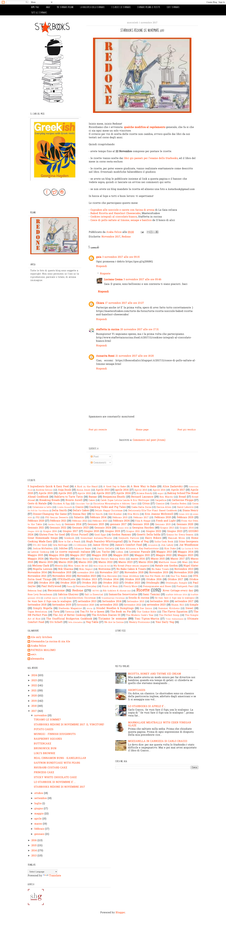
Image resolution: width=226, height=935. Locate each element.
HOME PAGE (35, 7)
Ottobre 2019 (46, 583)
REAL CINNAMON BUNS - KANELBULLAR (60, 758)
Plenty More (130, 586)
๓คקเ (33, 654)
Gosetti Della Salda (148, 535)
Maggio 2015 (35, 555)
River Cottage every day (178, 591)
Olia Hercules (109, 576)
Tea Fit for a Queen (92, 612)
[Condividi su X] (154, 231)
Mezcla (59, 566)
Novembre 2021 (37, 576)
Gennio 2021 (123, 527)
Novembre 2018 (134, 572)
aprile (38, 819)
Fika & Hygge (142, 521)
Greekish (69, 538)
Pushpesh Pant (185, 586)
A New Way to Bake (143, 486)
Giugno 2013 (167, 528)
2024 (34, 675)
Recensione (56, 590)
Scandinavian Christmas (113, 598)
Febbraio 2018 (162, 517)
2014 (34, 851)
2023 (34, 680)
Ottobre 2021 (89, 583)
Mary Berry (82, 559)
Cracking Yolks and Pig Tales (107, 507)
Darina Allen (164, 507)
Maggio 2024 (36, 559)
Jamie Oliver (101, 545)
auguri (161, 493)
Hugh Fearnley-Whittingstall (104, 542)
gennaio (39, 834)
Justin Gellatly (105, 548)
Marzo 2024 (146, 562)
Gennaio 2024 (102, 528)
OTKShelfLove (66, 579)
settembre (41, 798)
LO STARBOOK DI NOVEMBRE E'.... (55, 782)
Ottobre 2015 (132, 579)
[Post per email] (142, 232)
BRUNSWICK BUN (45, 748)
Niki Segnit (86, 569)
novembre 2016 (85, 572)
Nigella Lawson (42, 569)
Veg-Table (92, 622)
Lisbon (119, 552)
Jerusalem (153, 545)
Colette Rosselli (64, 507)
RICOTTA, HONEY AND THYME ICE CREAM (154, 674)
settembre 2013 (87, 601)
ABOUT (48, 7)
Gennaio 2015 (95, 524)
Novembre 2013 (183, 569)
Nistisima (104, 569)
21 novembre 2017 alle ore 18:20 (134, 356)
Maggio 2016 (56, 555)
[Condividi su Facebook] (157, 231)
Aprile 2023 (103, 493)
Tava (56, 612)
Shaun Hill (177, 605)
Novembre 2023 (86, 576)
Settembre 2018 (37, 605)
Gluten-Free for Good (52, 535)
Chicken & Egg (61, 503)
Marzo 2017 (177, 559)
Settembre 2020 (85, 605)
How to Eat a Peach (69, 541)
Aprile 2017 (178, 490)
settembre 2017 (184, 601)
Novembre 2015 (61, 572)
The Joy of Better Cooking (69, 615)
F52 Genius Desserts (56, 517)
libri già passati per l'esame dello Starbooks (151, 158)
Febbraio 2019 (185, 517)
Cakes (92, 500)
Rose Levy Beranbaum (40, 594)
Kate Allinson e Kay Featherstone (139, 548)
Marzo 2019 (46, 562)
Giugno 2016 (50, 531)
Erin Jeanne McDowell (159, 514)
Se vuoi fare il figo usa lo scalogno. (50, 601)
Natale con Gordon (166, 566)
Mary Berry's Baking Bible (109, 559)
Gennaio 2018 (141, 524)
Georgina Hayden (143, 528)
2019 (34, 701)
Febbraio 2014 (98, 517)
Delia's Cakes (81, 510)
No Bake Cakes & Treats (131, 569)
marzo (38, 824)
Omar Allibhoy (130, 576)
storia (89, 608)
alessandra (37, 659)
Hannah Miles (176, 538)
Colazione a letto (42, 507)
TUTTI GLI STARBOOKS (39, 12)
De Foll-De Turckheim (38, 510)
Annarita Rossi (105, 356)
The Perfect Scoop (169, 615)
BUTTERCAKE (42, 744)
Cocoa (195, 503)
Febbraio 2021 (58, 521)
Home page (142, 429)
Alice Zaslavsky (173, 486)
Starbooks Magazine (70, 608)
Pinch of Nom (110, 586)
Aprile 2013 (103, 490)
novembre (41, 716)
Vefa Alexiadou (75, 622)
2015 (34, 845)
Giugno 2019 (112, 531)
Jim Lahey (167, 545)
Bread (182, 497)
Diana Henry (190, 510)
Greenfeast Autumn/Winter (96, 538)
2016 (34, 840)
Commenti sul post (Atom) (149, 440)
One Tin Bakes (178, 576)
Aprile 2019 (46, 493)
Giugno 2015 (33, 531)
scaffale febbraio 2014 (176, 594)
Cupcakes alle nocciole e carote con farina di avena (122, 210)
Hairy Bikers (153, 538)
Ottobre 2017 (175, 579)
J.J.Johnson (80, 545)
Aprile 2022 (84, 493)
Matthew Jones (167, 562)
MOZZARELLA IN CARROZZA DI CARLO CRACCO (157, 741)
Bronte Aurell (73, 500)
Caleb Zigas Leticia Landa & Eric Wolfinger (125, 500)
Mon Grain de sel (78, 566)
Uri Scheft (56, 622)
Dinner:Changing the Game (50, 514)
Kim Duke (170, 548)
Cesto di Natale (37, 504)
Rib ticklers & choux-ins (117, 590)
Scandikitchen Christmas (81, 598)
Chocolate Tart (82, 503)
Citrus (146, 504)
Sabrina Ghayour (68, 594)
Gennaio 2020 (185, 524)
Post (96, 457)
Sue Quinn (146, 608)
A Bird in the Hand (86, 486)
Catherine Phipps (182, 500)
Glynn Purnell (80, 535)
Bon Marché (166, 497)
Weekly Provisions (139, 622)
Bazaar (93, 497)
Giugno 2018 (91, 531)
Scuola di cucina (139, 598)
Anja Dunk (64, 490)
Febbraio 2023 (99, 521)
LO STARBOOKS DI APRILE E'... (147, 706)
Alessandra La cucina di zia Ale (50, 641)
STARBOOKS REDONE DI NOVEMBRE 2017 (59, 787)
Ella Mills (133, 514)
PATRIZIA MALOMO (43, 650)
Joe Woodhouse (188, 545)
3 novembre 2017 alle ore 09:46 (142, 279)
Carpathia (160, 500)
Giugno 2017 (70, 531)
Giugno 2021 (133, 531)
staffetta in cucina (107, 329)
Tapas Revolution (37, 612)
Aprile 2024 (123, 493)
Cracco (79, 507)
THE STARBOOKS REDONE (65, 7)
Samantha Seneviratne (123, 594)
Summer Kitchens (168, 608)
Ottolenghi (152, 583)
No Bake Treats (160, 569)
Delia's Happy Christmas (109, 510)
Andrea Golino (44, 490)
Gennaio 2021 (36, 528)
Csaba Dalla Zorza (141, 507)
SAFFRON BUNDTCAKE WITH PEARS (57, 763)
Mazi (185, 562)
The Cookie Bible (146, 612)
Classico (160, 503)
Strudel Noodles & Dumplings (115, 608)
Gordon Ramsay (121, 535)
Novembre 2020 (183, 572)
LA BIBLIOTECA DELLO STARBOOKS (92, 7)
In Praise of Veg (139, 542)
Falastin (79, 517)
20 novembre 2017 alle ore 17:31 (139, 329)
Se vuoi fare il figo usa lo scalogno (175, 598)
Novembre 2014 (37, 572)
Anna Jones (83, 490)
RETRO (95, 590)
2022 (34, 686)
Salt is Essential (94, 594)
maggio (39, 814)
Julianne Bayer (82, 548)
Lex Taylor (103, 552)
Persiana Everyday (86, 586)
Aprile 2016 (159, 490)
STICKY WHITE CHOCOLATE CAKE (55, 777)
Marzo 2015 (158, 559)
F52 (38, 517)
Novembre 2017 (110, 237)
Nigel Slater (190, 566)
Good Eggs (100, 534)
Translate (55, 876)
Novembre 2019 (158, 572)
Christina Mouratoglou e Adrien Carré (115, 503)
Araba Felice (38, 646)
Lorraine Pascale (139, 552)
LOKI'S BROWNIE (44, 753)
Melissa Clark (40, 566)
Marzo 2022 (105, 562)
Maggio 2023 (185, 555)
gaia (98, 257)
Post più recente (98, 429)
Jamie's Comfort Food (128, 545)
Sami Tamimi (151, 594)
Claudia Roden (178, 503)
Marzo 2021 (85, 562)
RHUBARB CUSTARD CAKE (50, 768)
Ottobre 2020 (68, 583)
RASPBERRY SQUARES (48, 739)
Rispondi (101, 266)
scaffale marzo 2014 (53, 598)
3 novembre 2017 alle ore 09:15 (121, 257)
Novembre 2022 (61, 576)
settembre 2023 (156, 605)
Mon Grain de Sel (101, 565)
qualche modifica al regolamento (144, 127)
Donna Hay (79, 514)
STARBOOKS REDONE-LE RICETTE (148, 7)
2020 (34, 696)
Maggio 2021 (142, 555)
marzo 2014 (138, 559)
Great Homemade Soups (43, 538)
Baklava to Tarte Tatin (68, 497)
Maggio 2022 (164, 555)
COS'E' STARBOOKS (173, 7)
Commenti (99, 463)
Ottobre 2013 (89, 579)
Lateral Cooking (40, 552)
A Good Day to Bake (114, 486)
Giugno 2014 (187, 528)
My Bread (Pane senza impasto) (131, 566)
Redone (126, 237)
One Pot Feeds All (155, 576)
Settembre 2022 (132, 605)
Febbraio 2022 (79, 521)
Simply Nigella (42, 608)
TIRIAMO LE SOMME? (47, 720)
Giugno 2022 (153, 531)
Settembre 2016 (159, 601)
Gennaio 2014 (73, 524)
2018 (34, 706)
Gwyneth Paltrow (129, 538)
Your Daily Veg (164, 622)
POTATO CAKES (43, 729)
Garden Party (54, 524)
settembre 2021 (109, 605)
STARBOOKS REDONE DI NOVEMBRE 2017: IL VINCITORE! (69, 725)
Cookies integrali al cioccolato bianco (113, 217)
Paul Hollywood (51, 586)
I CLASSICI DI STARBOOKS (121, 7)
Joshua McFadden (43, 548)
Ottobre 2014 (111, 579)
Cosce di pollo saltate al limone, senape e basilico (121, 220)
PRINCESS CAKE (44, 772)
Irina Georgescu (188, 542)
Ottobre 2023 (132, 583)
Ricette (143, 590)
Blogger (120, 913)
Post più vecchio (187, 429)
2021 (34, 691)
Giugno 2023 (174, 531)
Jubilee (63, 548)
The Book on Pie (120, 612)
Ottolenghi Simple (176, 583)
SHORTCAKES (136, 690)
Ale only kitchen (41, 637)
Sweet (189, 608)
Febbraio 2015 (119, 517)
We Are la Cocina (113, 622)
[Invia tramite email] (148, 231)
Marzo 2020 (66, 562)
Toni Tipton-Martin (147, 619)
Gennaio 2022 (58, 528)
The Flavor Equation (175, 612)
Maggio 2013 (164, 552)
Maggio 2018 (99, 555)
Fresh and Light (166, 521)
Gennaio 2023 (80, 528)
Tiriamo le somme (112, 619)
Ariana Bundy (144, 493)
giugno (39, 809)
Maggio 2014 (185, 552)
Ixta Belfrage (60, 545)
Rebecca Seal (35, 590)
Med (195, 562)
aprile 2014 (122, 490)
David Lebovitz (185, 507)
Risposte (105, 273)
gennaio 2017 (118, 524)
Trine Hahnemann (174, 619)
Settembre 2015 (135, 601)
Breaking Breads (49, 500)
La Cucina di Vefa (190, 548)
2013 (34, 856)
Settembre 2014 (111, 601)
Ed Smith (97, 514)
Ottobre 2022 (111, 583)
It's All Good (40, 545)
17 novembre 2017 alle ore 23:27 (124, 303)
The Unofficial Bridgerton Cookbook (69, 619)
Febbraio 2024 (121, 521)
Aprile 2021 (65, 493)
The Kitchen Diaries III (106, 615)
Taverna (69, 612)
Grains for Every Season (180, 534)
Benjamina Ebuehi (114, 497)
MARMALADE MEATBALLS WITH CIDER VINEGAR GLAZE (159, 724)
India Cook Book (164, 541)
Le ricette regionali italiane (72, 552)
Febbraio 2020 (36, 521)
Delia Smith (59, 510)
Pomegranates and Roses (157, 586)
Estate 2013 (184, 514)
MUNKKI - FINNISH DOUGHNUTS (55, 734)
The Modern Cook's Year (140, 615)
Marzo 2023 (125, 562)
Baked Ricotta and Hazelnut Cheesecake (115, 213)
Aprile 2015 (140, 490)
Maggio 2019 (121, 555)
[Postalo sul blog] (151, 231)
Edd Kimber (115, 514)
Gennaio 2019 (162, 524)
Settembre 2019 (61, 605)
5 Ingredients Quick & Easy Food (48, 486)
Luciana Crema (113, 279)
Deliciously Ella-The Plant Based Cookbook (152, 510)
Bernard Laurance (142, 497)
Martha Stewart (59, 559)
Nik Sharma (65, 569)
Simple (194, 605)
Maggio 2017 (78, 555)
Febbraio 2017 (141, 517)
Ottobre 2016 (154, 579)
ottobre (39, 793)
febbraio (39, 829)
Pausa (69, 586)
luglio (38, 803)
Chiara (100, 303)
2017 (34, 711)
